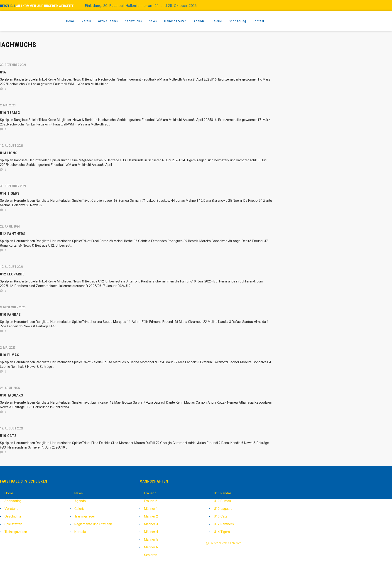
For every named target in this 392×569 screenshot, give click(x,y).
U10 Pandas (223, 493)
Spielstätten (13, 524)
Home (9, 493)
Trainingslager (84, 516)
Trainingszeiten (16, 532)
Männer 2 (151, 516)
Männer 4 (151, 532)
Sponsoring (13, 501)
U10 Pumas (222, 501)
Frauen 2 (150, 501)
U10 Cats (221, 516)
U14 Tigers (222, 532)
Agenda (80, 501)
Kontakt (80, 532)
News (78, 493)
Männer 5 (151, 539)
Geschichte (13, 516)
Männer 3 (151, 524)
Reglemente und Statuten (93, 524)
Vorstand (11, 509)
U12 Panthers (224, 524)
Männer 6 (151, 547)
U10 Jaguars (223, 509)
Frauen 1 (150, 493)
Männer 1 (151, 509)
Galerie (79, 509)
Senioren (150, 555)
